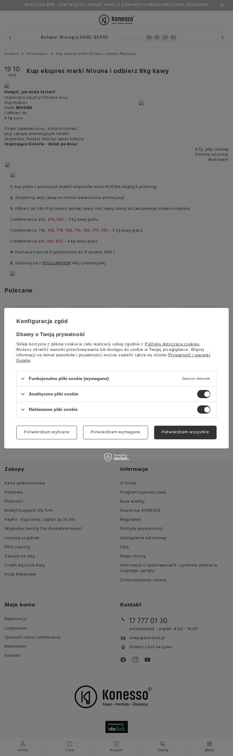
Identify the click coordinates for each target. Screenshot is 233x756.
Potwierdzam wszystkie (185, 432)
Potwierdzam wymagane (115, 432)
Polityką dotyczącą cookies (172, 344)
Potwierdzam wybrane (46, 432)
